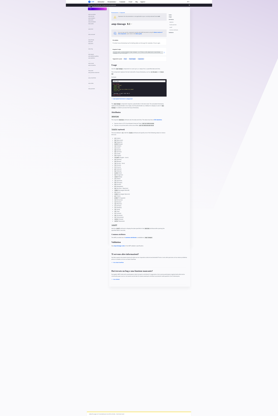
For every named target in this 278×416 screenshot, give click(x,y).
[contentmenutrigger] (179, 15)
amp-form (90, 43)
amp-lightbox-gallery (93, 56)
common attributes (130, 237)
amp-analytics (91, 18)
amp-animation (92, 21)
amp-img (90, 49)
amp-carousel (91, 34)
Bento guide (139, 33)
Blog (136, 1)
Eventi (130, 1)
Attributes (171, 19)
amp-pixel (90, 70)
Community (122, 1)
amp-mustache (92, 65)
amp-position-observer (93, 72)
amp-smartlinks (92, 78)
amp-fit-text (91, 39)
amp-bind (90, 29)
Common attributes (173, 30)
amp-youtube (91, 88)
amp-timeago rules (119, 246)
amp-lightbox (91, 58)
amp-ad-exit (91, 16)
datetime (171, 22)
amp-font (90, 41)
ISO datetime (158, 120)
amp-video (90, 83)
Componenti (122, 12)
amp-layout (91, 54)
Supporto (142, 1)
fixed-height (132, 59)
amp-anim (90, 20)
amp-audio (91, 23)
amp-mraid (91, 63)
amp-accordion (92, 14)
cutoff (170, 27)
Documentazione (112, 1)
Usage (170, 17)
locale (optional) (172, 24)
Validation (171, 32)
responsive (141, 59)
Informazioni (101, 1)
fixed (125, 59)
